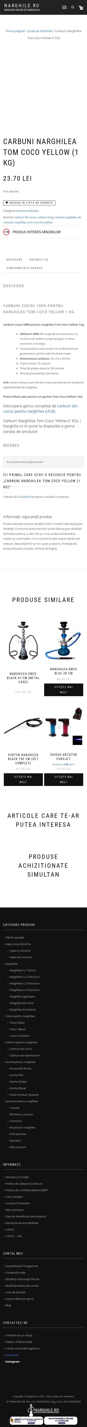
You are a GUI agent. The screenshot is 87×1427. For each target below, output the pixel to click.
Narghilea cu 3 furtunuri (24, 983)
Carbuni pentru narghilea (21, 1042)
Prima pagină (15, 31)
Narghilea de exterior (23, 1009)
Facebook (12, 1355)
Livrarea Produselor (17, 1203)
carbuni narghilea (66, 217)
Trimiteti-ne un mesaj (18, 1335)
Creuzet (14, 1108)
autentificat (27, 497)
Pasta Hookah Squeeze (24, 1095)
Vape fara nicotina (21, 957)
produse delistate (39, 31)
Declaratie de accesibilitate (21, 1223)
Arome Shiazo (18, 1081)
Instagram (12, 1361)
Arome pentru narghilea (20, 1062)
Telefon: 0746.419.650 (18, 1342)
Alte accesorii (18, 1147)
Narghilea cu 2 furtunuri (24, 977)
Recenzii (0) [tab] (39, 259)
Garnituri (15, 1140)
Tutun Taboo (18, 1029)
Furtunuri (16, 1121)
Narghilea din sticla (21, 1003)
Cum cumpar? (14, 1197)
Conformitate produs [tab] (25, 268)
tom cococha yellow (39, 222)
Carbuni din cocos (21, 1049)
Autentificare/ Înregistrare (21, 1266)
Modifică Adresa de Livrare (22, 1286)
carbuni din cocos (26, 217)
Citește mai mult (63, 690)
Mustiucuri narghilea (22, 1127)
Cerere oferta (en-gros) (19, 1299)
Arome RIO (16, 1075)
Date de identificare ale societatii (25, 1216)
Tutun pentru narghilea (20, 1016)
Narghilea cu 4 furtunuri (24, 990)
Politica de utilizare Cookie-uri (23, 1184)
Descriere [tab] (15, 259)
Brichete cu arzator (21, 1114)
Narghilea (11, 964)
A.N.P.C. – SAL (13, 1236)
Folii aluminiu (18, 1134)
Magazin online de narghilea (22, 9)
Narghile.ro (22, 5)
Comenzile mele (15, 1272)
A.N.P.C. (10, 1229)
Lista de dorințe (15, 1292)
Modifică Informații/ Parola (22, 1279)
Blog (8, 1305)
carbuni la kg (46, 217)
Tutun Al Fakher (20, 1036)
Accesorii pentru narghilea (21, 1101)
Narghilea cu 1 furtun (23, 970)
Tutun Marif (17, 1023)
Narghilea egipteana (22, 996)
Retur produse (14, 1210)
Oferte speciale (14, 937)
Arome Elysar (18, 1088)
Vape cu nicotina (20, 950)
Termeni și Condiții (17, 1177)
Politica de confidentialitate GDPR (26, 1190)
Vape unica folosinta (18, 944)
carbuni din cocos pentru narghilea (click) (40, 408)
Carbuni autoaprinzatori (25, 1055)
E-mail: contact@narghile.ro (22, 1348)
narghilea (20, 222)
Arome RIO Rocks (20, 1068)
